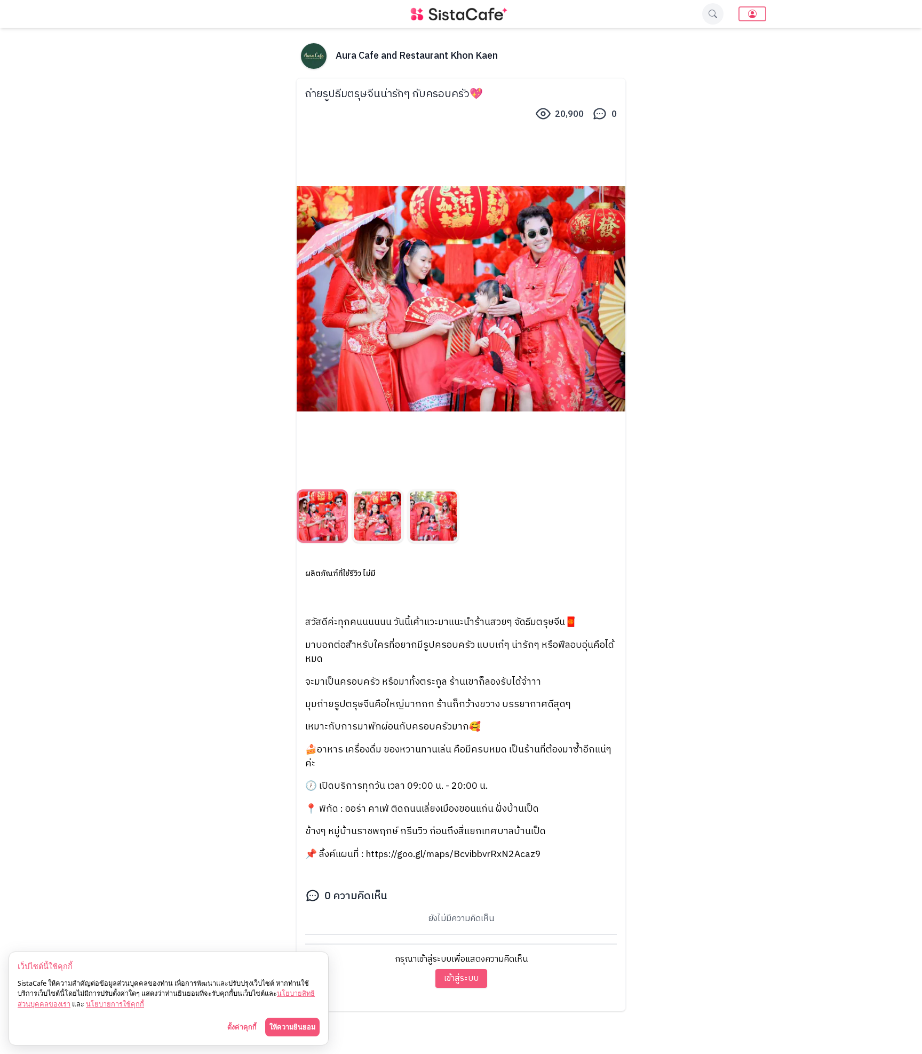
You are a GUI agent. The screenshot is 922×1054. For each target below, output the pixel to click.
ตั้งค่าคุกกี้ (242, 1027)
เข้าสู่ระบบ (461, 978)
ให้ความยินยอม (292, 1027)
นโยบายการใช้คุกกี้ (115, 1004)
